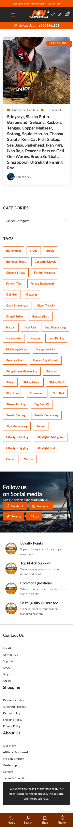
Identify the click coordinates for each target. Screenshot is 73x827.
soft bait (58, 393)
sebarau (51, 371)
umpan (10, 459)
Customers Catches (25, 110)
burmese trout (16, 261)
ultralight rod (46, 448)
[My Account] (59, 14)
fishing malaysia (44, 272)
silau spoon (13, 393)
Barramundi (13, 250)
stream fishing (15, 404)
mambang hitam (16, 349)
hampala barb (40, 316)
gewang (31, 294)
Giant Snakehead (17, 305)
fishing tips (14, 283)
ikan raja (30, 327)
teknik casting (16, 415)
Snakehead (37, 393)
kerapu (35, 338)
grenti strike (14, 316)
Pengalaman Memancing (21, 371)
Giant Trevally (46, 305)
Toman (40, 426)
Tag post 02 (41, 404)
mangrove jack (45, 349)
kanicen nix (13, 338)
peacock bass (15, 360)
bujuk (50, 250)
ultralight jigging (17, 448)
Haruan (10, 327)
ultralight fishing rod (50, 437)
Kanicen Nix (23, 176)
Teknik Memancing (46, 415)
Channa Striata (15, 272)
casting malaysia (45, 261)
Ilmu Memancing (55, 327)
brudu (34, 250)
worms (28, 459)
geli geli (11, 294)
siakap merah (31, 382)
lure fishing (56, 338)
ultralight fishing (17, 437)
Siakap (10, 382)
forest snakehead (42, 283)
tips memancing (16, 426)
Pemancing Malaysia (45, 360)
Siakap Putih (57, 382)
